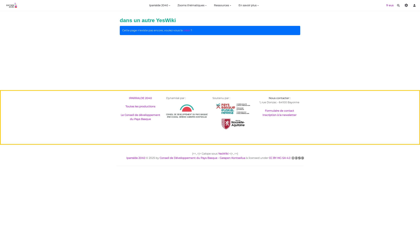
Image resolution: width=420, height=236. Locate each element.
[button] (414, 5)
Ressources (221, 5)
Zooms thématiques (191, 5)
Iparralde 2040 (158, 5)
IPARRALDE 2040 (140, 98)
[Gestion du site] (406, 5)
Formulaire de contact (279, 110)
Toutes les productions (140, 106)
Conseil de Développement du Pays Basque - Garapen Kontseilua (202, 157)
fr (387, 5)
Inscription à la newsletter (279, 115)
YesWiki (223, 153)
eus (391, 5)
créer (186, 30)
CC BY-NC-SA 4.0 (280, 157)
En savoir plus (248, 5)
